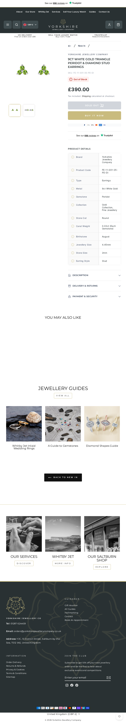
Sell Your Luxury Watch (74, 12)
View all (63, 395)
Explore (102, 567)
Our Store (30, 12)
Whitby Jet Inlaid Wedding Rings (23, 447)
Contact (69, 616)
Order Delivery (14, 662)
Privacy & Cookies (15, 669)
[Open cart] (118, 25)
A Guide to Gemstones (63, 445)
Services (56, 12)
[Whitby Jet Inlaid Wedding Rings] (24, 424)
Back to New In (65, 477)
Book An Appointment (76, 620)
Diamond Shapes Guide (102, 445)
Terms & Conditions (16, 673)
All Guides (70, 609)
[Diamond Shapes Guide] (102, 424)
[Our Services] (24, 534)
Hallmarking (71, 613)
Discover (24, 563)
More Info (63, 563)
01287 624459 (18, 623)
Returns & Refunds (16, 666)
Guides (92, 12)
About (19, 12)
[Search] (17, 25)
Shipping (86, 96)
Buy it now (94, 115)
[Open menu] (8, 25)
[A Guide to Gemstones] (63, 424)
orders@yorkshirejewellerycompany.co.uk (37, 631)
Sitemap (10, 677)
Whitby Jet (43, 12)
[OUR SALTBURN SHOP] (102, 534)
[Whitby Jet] (63, 534)
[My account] (109, 25)
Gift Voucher (71, 605)
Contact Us (104, 12)
